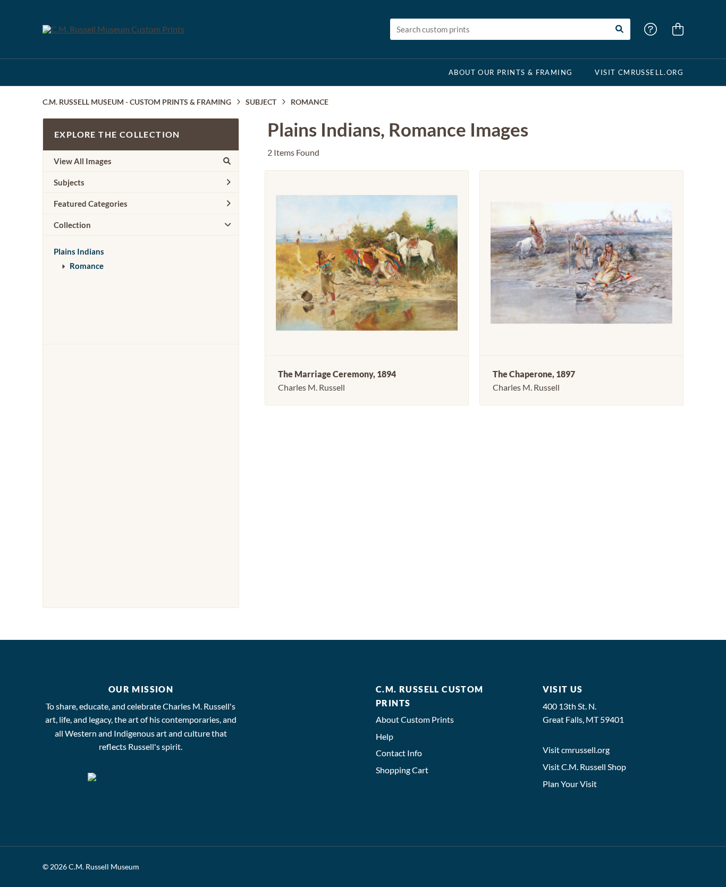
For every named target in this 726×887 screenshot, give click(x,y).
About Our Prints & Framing (510, 72)
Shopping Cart (402, 770)
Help (384, 736)
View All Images (83, 161)
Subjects (69, 182)
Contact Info (399, 753)
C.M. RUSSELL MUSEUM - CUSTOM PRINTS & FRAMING (137, 101)
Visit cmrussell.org (639, 72)
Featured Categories (91, 203)
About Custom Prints (415, 719)
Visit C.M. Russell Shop (584, 767)
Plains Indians (79, 251)
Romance (87, 266)
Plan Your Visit (570, 784)
